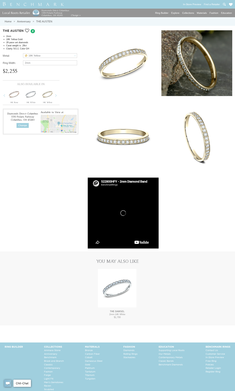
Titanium (89, 375)
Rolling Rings (130, 354)
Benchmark (50, 357)
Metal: (6, 55)
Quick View (117, 304)
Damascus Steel (93, 361)
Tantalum (90, 372)
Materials (202, 13)
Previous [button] (7, 96)
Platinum (90, 368)
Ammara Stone (52, 350)
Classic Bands (166, 361)
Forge (47, 375)
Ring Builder (161, 13)
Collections (188, 13)
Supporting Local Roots (171, 350)
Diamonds (128, 350)
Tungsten (90, 379)
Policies (210, 365)
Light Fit (48, 379)
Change (75, 15)
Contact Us (212, 350)
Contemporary (52, 368)
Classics (48, 365)
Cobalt (88, 357)
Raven (47, 386)
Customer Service (215, 354)
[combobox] (50, 55)
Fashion (214, 13)
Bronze (89, 350)
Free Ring (211, 361)
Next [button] (58, 96)
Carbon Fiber (92, 354)
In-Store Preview (215, 357)
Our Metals (164, 354)
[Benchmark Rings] (33, 4)
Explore (175, 13)
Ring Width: (9, 62)
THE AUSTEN (44, 21)
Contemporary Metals (171, 357)
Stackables (129, 357)
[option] (14, 95)
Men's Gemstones (53, 382)
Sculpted (49, 389)
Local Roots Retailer (16, 13)
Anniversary (24, 21)
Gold (87, 365)
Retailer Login (213, 368)
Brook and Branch (54, 361)
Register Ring (213, 372)
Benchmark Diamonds (171, 365)
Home (8, 21)
